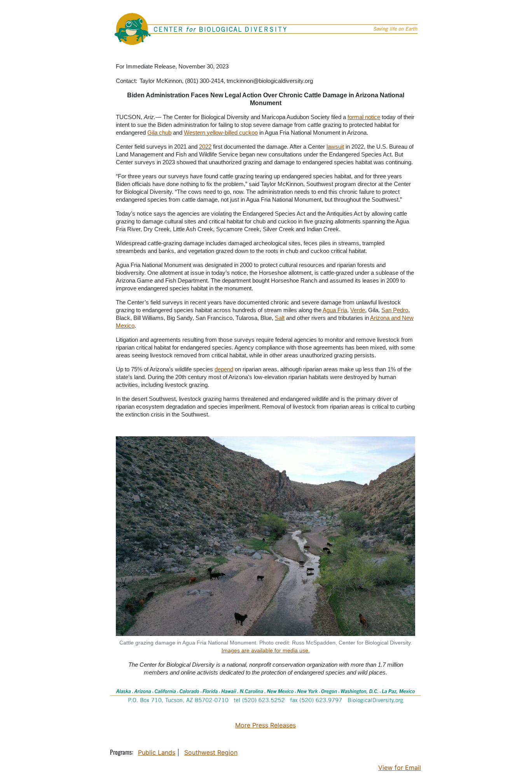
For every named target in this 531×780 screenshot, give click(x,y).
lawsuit (335, 146)
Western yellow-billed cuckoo (221, 132)
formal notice (364, 117)
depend (224, 369)
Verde (357, 310)
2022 (205, 146)
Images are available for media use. (266, 651)
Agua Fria (335, 310)
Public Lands (156, 752)
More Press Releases (265, 725)
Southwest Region (211, 752)
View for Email (399, 767)
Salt (280, 317)
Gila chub (159, 132)
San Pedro (394, 310)
